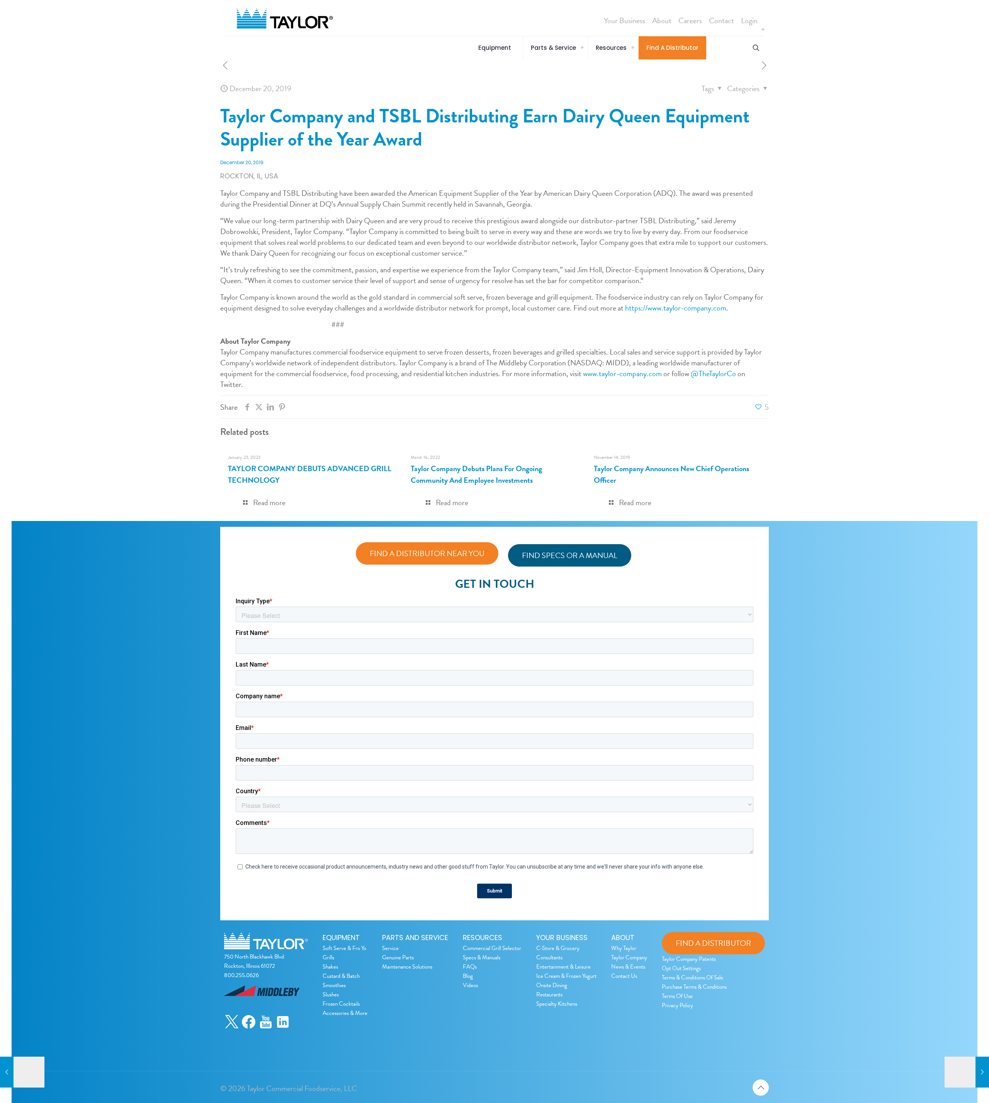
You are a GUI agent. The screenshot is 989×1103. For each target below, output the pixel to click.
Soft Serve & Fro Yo (344, 948)
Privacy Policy (677, 1005)
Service (390, 948)
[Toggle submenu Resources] (633, 48)
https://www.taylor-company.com (675, 308)
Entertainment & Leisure (563, 966)
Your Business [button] (624, 20)
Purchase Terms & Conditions (694, 987)
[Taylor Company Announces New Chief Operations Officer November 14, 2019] (22, 1072)
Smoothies (334, 985)
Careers (690, 20)
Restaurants (549, 994)
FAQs (470, 966)
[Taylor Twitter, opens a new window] (232, 1027)
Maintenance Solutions (407, 966)
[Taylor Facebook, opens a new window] (249, 1027)
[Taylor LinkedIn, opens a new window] (283, 1027)
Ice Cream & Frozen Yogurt (566, 976)
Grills (328, 957)
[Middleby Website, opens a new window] (261, 1009)
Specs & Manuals (481, 957)
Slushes (331, 994)
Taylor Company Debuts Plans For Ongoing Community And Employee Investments (476, 474)
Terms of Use (677, 996)
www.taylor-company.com (622, 373)
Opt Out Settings (681, 968)
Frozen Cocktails (341, 1003)
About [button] (661, 20)
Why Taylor (623, 948)
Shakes (330, 966)
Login (749, 20)
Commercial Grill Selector (492, 948)
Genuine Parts (398, 957)
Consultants (549, 957)
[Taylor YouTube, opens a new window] (266, 1027)
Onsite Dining (551, 985)
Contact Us (624, 976)
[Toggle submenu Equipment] (763, 30)
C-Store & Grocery (557, 948)
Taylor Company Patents (689, 959)
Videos (470, 985)
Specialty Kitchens (556, 1003)
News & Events (628, 966)
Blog (468, 976)
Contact (721, 20)
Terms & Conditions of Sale (692, 977)
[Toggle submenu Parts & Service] (582, 48)
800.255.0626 (241, 975)
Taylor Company (629, 957)
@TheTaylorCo (713, 373)
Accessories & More (345, 1013)
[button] (497, 47)
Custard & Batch (341, 976)
